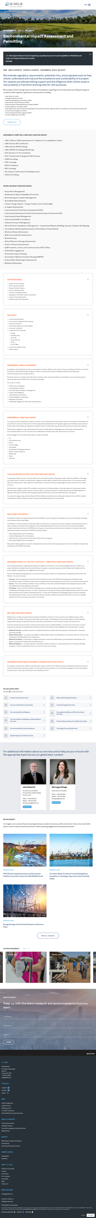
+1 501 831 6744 (31, 801)
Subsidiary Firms (6, 1108)
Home (5, 70)
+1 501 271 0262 (60, 796)
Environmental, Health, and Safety (53, 70)
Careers (4, 1171)
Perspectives (5, 1143)
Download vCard (27, 806)
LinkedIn (4, 1088)
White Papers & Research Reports (11, 1141)
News (3, 1181)
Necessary (7, 1212)
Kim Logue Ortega (59, 787)
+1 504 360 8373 (31, 798)
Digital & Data (6, 1131)
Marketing (28, 1212)
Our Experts (5, 1174)
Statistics (19, 1212)
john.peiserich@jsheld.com (30, 803)
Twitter (4, 1093)
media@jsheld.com (7, 1194)
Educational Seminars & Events (11, 1146)
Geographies (5, 1156)
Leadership (5, 1179)
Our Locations (6, 1176)
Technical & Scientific (31, 70)
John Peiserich (29, 787)
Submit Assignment (7, 1103)
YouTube (4, 1090)
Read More (9, 61)
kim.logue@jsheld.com (58, 798)
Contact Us (5, 1184)
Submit (8, 1042)
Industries (4, 1158)
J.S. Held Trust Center (8, 1110)
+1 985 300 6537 (61, 794)
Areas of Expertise (15, 70)
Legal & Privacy (6, 1105)
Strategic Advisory (7, 1126)
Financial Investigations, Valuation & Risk (14, 1128)
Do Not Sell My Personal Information (12, 1113)
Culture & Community (8, 1169)
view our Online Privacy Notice (30, 1209)
